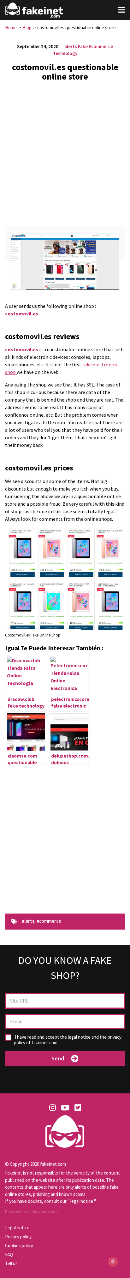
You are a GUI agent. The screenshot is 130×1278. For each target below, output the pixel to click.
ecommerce (49, 921)
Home (11, 28)
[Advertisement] (65, 151)
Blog (27, 28)
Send (57, 1058)
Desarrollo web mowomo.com (31, 1211)
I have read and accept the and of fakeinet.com (67, 1040)
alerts (70, 46)
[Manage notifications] (113, 1262)
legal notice (79, 1037)
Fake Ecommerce (95, 46)
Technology (65, 53)
